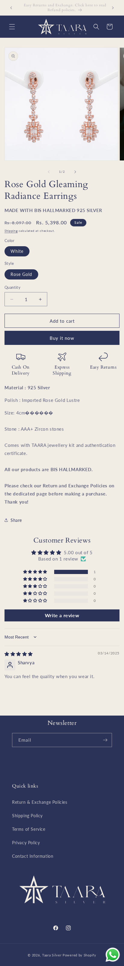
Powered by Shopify (79, 955)
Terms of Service (28, 829)
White (17, 251)
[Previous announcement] (11, 7)
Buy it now (62, 338)
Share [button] (16, 520)
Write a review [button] (62, 615)
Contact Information (32, 856)
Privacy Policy (26, 842)
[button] (12, 26)
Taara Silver (52, 955)
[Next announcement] (112, 7)
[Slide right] (75, 171)
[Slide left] (48, 171)
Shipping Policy (27, 815)
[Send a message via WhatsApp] (112, 955)
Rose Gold (21, 274)
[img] (19, 653)
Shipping (11, 230)
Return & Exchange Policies (39, 802)
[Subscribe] (105, 740)
